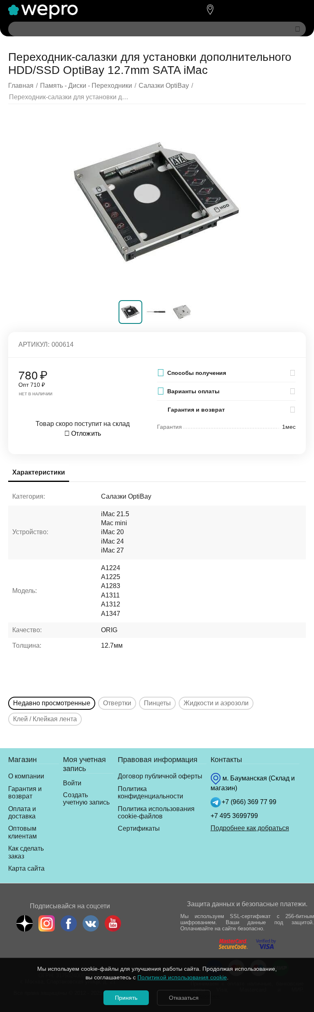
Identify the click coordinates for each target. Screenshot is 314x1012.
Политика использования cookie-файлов (156, 812)
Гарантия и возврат (25, 792)
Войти (72, 783)
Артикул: (33, 344)
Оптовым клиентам (22, 832)
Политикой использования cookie (182, 977)
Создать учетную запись (86, 798)
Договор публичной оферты (160, 776)
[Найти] (297, 29)
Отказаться (184, 997)
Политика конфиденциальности (150, 792)
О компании (26, 776)
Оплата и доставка (22, 812)
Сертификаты (139, 828)
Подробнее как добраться (250, 828)
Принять (126, 997)
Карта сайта (26, 868)
